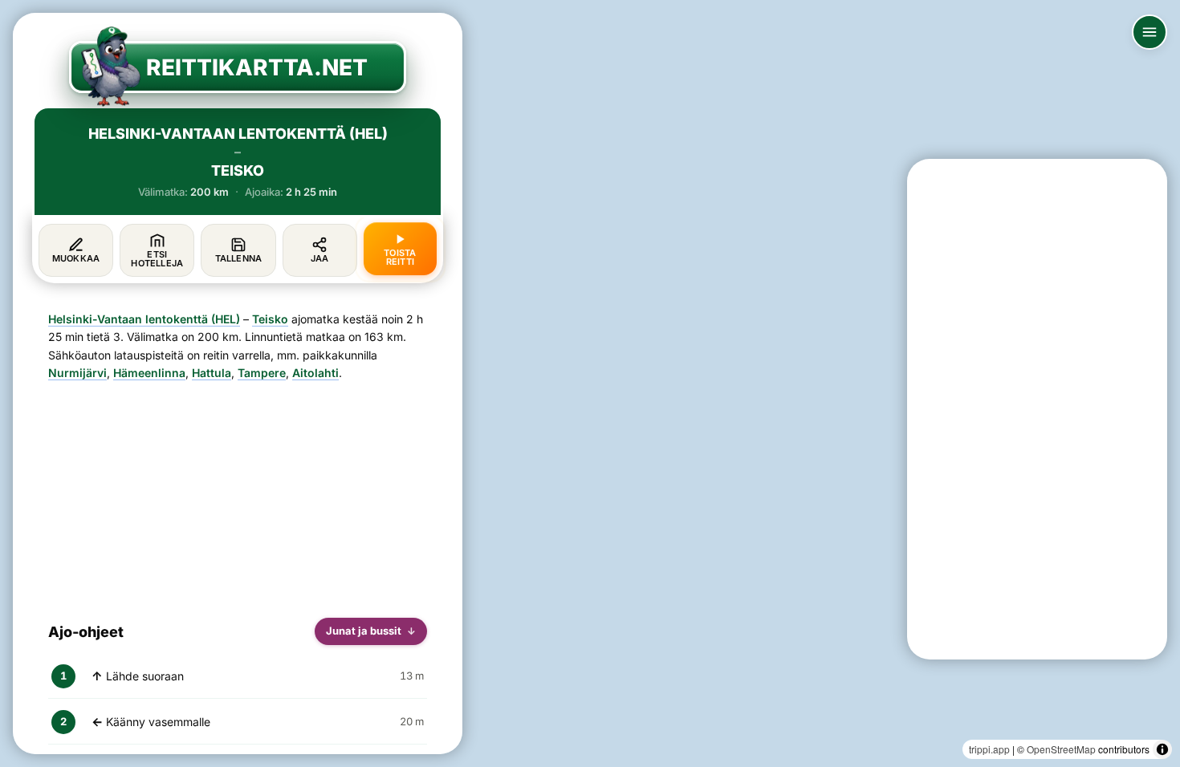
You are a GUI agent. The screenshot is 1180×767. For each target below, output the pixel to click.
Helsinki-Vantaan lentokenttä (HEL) (144, 319)
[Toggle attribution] (1162, 749)
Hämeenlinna (149, 372)
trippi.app (989, 749)
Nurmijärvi (77, 372)
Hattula (211, 372)
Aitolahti (315, 372)
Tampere (262, 372)
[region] (590, 383)
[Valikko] (1149, 32)
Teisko (270, 319)
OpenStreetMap (1061, 749)
